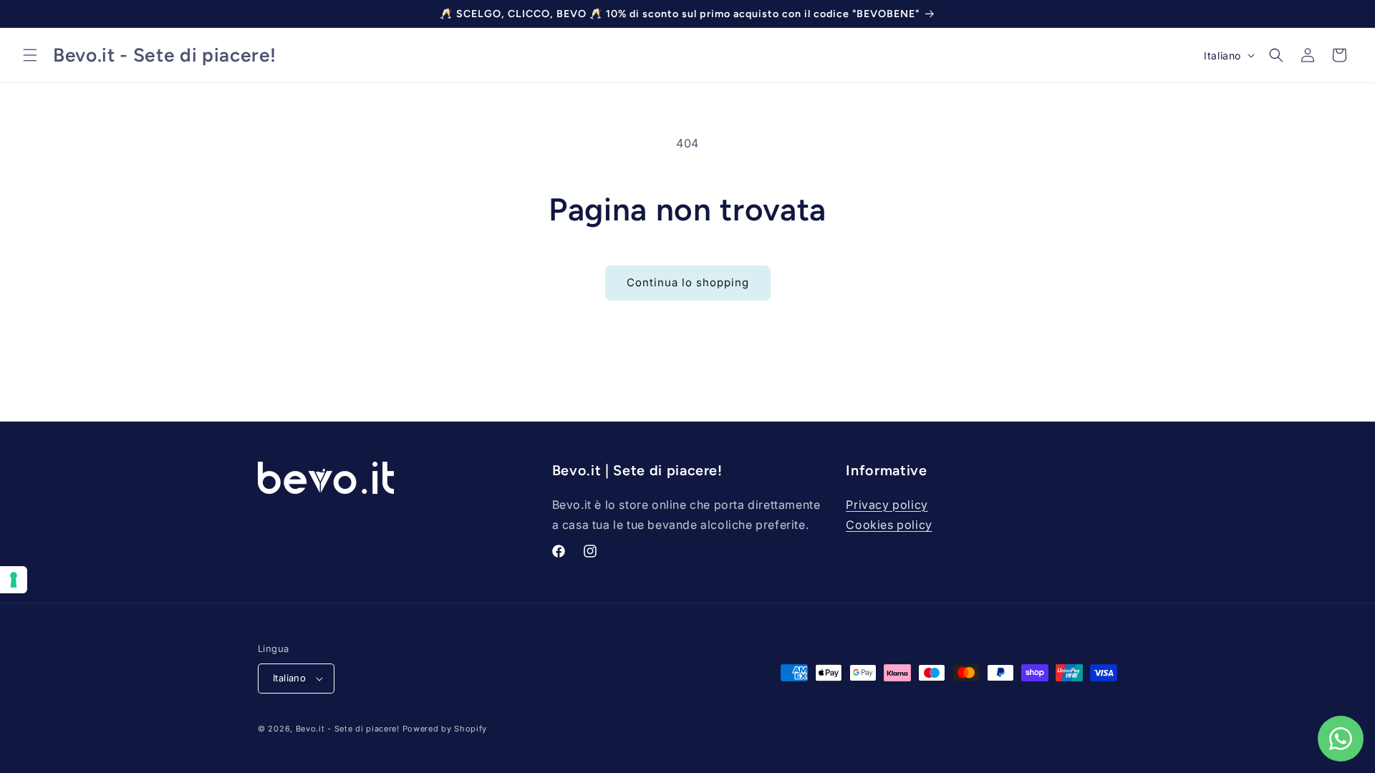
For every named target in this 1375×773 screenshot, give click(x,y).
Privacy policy (886, 504)
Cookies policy (889, 524)
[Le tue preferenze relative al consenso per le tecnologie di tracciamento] (13, 579)
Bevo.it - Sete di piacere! (348, 729)
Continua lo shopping (688, 282)
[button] (30, 55)
